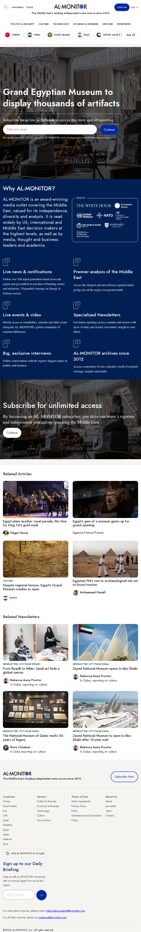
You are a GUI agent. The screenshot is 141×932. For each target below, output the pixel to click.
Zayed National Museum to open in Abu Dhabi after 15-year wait (102, 737)
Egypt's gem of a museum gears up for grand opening (101, 523)
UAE (5, 815)
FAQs (74, 811)
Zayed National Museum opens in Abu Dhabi (105, 668)
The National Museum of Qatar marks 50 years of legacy (33, 737)
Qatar (6, 834)
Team (108, 811)
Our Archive (43, 820)
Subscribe (122, 7)
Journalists (111, 806)
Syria (5, 844)
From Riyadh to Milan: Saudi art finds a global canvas (31, 670)
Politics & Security (22, 24)
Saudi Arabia (10, 806)
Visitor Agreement (81, 801)
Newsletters (18, 7)
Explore (108, 24)
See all (130, 35)
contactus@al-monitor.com (52, 917)
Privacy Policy (78, 806)
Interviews (124, 24)
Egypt (6, 830)
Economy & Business (85, 24)
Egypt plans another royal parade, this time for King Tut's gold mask (35, 523)
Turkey (6, 801)
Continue (12, 433)
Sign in (134, 7)
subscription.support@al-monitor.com (65, 911)
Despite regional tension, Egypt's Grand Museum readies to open (32, 587)
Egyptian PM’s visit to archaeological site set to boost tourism (105, 582)
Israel (5, 820)
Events (30, 7)
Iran (5, 811)
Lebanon (7, 839)
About (109, 801)
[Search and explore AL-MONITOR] (6, 7)
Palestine (7, 825)
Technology (61, 24)
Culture (44, 24)
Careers (110, 815)
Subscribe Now (124, 777)
